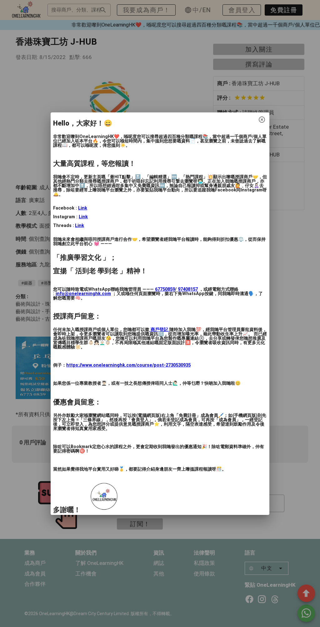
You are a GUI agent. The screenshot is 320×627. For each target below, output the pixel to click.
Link (82, 208)
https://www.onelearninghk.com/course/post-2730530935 (128, 365)
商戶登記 (159, 329)
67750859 (165, 289)
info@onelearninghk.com (83, 293)
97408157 (188, 289)
